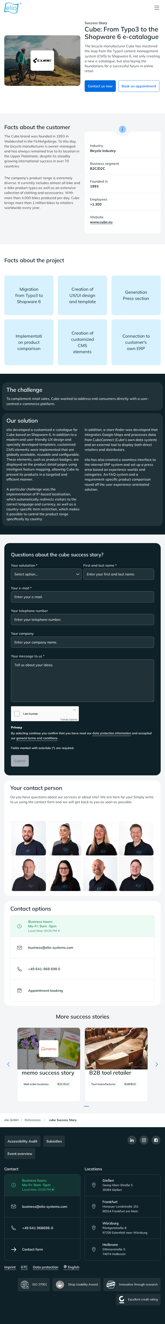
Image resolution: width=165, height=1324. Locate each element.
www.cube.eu (101, 222)
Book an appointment (139, 86)
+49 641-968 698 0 (44, 969)
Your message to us (27, 656)
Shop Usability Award (83, 1284)
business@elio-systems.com (50, 947)
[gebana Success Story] (48, 1065)
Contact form (32, 1249)
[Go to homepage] (12, 8)
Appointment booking (45, 990)
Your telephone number (29, 611)
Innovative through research (138, 1284)
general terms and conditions (36, 738)
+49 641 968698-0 (37, 1228)
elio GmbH (11, 1120)
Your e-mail (21, 588)
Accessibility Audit (22, 1141)
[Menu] (157, 8)
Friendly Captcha (69, 719)
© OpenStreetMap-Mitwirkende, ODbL (140, 1196)
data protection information (111, 733)
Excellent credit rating (143, 1299)
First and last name (100, 565)
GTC (24, 1267)
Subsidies (54, 1141)
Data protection (45, 1267)
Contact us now (100, 86)
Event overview (20, 1153)
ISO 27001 (39, 1284)
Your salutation (24, 565)
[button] (78, 1106)
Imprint (10, 1267)
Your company (22, 633)
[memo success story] (116, 1065)
